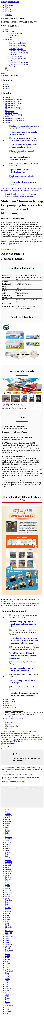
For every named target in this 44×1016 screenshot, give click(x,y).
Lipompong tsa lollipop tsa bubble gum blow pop (21, 669)
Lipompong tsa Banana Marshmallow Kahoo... (19, 158)
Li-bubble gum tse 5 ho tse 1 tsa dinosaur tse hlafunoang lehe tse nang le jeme (23, 655)
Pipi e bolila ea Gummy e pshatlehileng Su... (20, 170)
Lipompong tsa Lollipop (17, 51)
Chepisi (12, 41)
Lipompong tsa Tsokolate (17, 43)
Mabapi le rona (10, 31)
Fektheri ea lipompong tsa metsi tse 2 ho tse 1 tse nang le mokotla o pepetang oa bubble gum (23, 640)
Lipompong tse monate (17, 45)
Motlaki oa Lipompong (22, 735)
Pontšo (11, 37)
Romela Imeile (6, 745)
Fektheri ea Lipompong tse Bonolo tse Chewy (20, 736)
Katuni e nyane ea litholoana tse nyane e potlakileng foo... (23, 145)
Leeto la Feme (14, 35)
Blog (6, 68)
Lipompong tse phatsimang (18, 53)
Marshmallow (14, 54)
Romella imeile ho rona (9, 249)
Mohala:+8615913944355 (14, 718)
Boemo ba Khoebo (15, 33)
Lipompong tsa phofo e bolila (19, 62)
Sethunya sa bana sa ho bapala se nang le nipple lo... (23, 133)
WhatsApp (7, 747)
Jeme (11, 60)
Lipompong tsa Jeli (15, 56)
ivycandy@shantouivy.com (10, 2)
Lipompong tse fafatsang (17, 58)
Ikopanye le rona (10, 70)
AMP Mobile (25, 733)
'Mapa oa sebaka (14, 733)
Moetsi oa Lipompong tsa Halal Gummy (21, 740)
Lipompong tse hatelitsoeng (18, 64)
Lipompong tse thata (16, 49)
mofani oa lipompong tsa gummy (25, 739)
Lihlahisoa (8, 39)
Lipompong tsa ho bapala (17, 47)
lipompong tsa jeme (7, 735)
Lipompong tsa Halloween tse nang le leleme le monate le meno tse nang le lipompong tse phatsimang (20, 604)
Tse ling (12, 66)
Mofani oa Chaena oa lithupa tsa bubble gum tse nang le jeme (23, 694)
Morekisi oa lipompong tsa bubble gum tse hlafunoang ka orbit (22, 623)
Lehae (7, 29)
